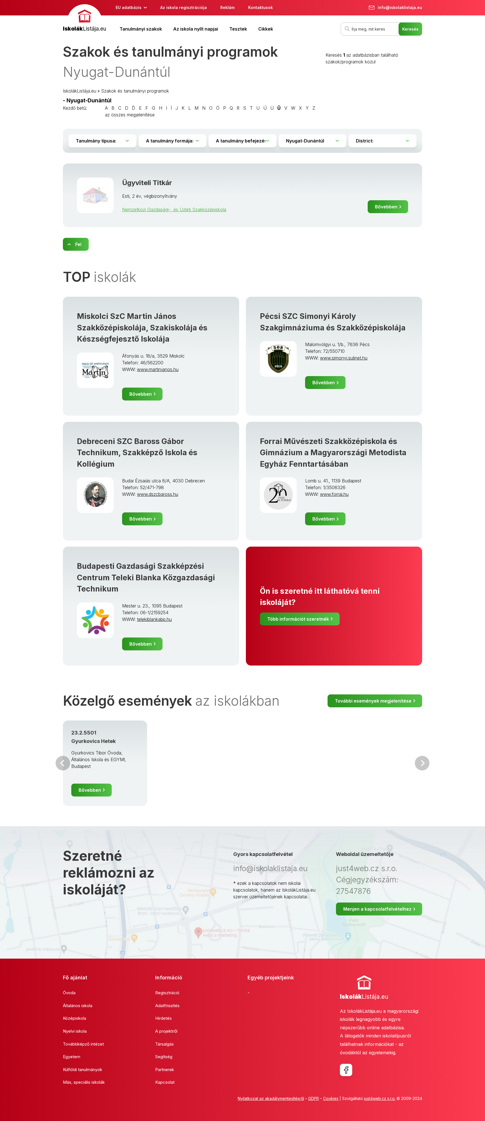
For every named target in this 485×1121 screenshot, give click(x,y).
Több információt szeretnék (298, 619)
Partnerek (164, 1069)
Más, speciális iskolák (84, 1082)
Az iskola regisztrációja (183, 7)
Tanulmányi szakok (141, 29)
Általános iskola (77, 1005)
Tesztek (238, 29)
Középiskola (74, 1018)
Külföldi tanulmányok (82, 1069)
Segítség (163, 1056)
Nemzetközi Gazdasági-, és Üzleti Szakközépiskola (174, 209)
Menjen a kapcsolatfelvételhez (377, 909)
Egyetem (71, 1056)
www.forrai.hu (334, 494)
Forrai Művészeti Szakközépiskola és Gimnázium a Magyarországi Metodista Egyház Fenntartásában (333, 453)
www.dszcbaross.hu (157, 494)
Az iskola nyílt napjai (195, 29)
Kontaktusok (260, 7)
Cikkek (265, 29)
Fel (78, 244)
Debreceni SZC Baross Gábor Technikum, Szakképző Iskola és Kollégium (137, 453)
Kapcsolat (165, 1082)
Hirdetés (163, 1018)
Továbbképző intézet (83, 1044)
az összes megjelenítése (130, 115)
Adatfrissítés (167, 1005)
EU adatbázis (128, 7)
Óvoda (69, 992)
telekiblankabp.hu (154, 619)
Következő (422, 763)
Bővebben (386, 207)
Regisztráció (167, 992)
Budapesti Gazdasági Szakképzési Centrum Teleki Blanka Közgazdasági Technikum (146, 577)
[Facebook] (346, 1070)
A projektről (166, 1031)
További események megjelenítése (373, 701)
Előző (63, 763)
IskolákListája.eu (79, 91)
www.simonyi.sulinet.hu (343, 358)
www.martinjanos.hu (158, 369)
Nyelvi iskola (75, 1031)
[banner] (84, 18)
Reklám (227, 7)
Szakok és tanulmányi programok (135, 91)
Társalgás (164, 1044)
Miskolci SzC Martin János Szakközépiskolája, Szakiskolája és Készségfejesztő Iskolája (142, 328)
